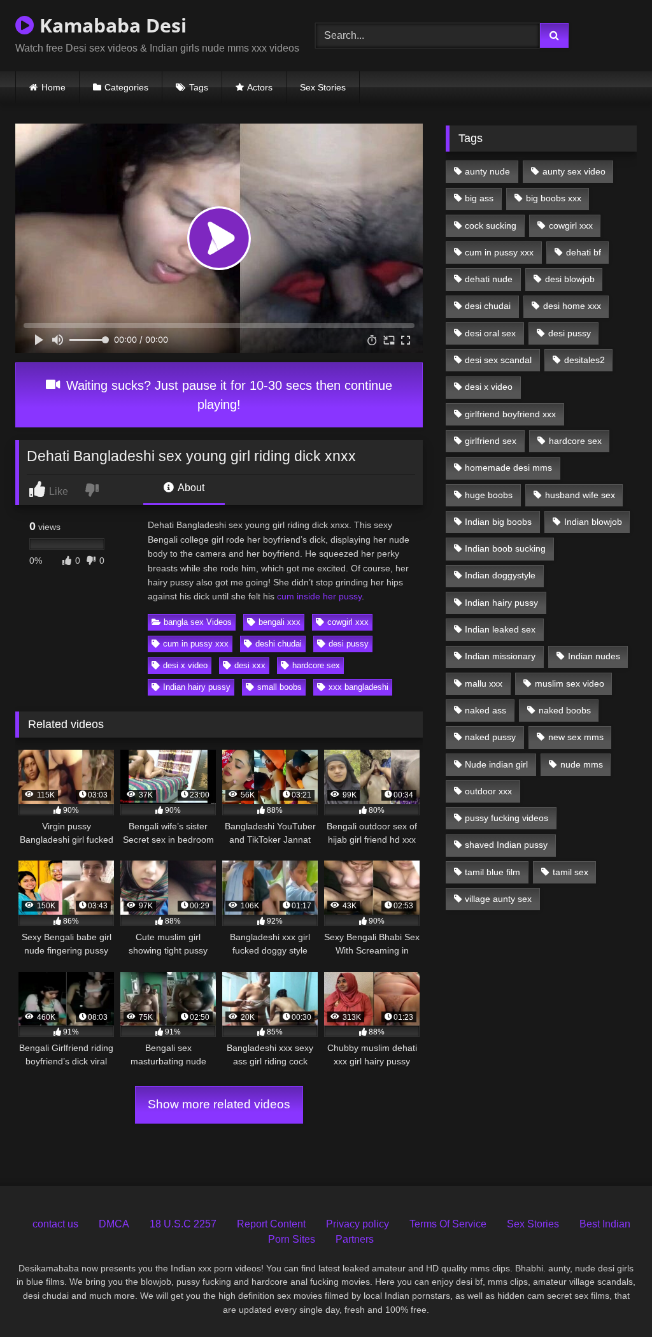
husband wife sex (580, 495)
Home (53, 87)
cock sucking (490, 225)
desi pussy (349, 643)
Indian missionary (500, 656)
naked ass (485, 710)
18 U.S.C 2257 (183, 1224)
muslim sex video (569, 683)
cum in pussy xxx (196, 643)
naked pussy (490, 737)
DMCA (114, 1224)
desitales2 (584, 360)
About (190, 487)
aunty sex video (574, 171)
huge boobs (489, 495)
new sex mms (576, 737)
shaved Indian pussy (506, 845)
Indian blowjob (593, 522)
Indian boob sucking (505, 548)
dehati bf (583, 252)
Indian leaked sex (500, 629)
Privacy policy (357, 1224)
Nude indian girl (496, 764)
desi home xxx (572, 306)
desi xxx (250, 665)
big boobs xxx (553, 198)
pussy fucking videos (506, 818)
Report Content (271, 1224)
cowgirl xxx (348, 622)
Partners (355, 1239)
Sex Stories (323, 87)
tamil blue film (492, 872)
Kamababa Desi (110, 25)
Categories (126, 87)
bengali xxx (280, 622)
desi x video (185, 665)
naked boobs (565, 710)
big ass (479, 198)
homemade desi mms (508, 467)
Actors (260, 87)
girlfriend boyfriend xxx (510, 414)
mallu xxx (483, 683)
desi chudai (488, 306)
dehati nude (489, 279)
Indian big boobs (498, 522)
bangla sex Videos (198, 622)
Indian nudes (594, 656)
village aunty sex (498, 899)
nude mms (581, 764)
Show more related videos (219, 1104)
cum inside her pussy (319, 596)
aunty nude (487, 171)
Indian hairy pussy (196, 687)
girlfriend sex (490, 441)
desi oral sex (490, 333)
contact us (55, 1224)
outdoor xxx (488, 791)
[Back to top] (613, 1299)
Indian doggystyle (500, 575)
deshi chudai (278, 643)
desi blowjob (570, 279)
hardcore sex (316, 665)
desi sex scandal (498, 360)
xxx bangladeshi (358, 687)
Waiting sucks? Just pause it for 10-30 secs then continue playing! (227, 394)
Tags (198, 87)
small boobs (279, 687)
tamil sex (570, 872)
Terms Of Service (447, 1224)
